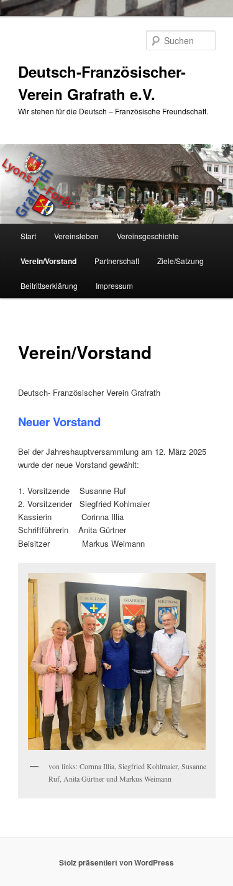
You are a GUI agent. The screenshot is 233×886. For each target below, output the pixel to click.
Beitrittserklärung (49, 285)
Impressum (114, 285)
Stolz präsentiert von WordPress (116, 862)
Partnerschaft (116, 260)
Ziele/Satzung (180, 260)
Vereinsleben (76, 236)
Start (28, 236)
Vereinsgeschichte (148, 236)
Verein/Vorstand (48, 261)
